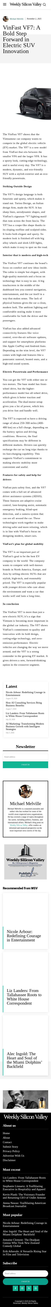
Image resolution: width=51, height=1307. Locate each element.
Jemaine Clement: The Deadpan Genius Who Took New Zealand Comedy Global (21, 1242)
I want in (25, 765)
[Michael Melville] (6, 19)
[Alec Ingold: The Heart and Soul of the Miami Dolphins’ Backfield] (25, 1032)
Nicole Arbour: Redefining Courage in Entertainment (25, 693)
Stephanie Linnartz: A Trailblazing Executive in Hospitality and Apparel (24, 1188)
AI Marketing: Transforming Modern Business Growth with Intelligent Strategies (25, 726)
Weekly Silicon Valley (30, 1303)
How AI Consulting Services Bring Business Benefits (24, 704)
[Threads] (35, 1288)
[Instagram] (22, 1288)
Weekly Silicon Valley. (19, 825)
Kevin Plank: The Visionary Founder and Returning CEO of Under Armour (24, 1196)
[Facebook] (15, 1288)
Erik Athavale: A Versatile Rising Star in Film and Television (24, 1253)
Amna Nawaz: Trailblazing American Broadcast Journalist (24, 1204)
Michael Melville (16, 19)
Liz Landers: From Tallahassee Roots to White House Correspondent (25, 714)
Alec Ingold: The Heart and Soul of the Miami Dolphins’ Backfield (24, 1060)
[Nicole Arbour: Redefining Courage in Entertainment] (25, 910)
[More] (38, 69)
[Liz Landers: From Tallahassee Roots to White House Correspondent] (25, 969)
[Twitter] (29, 1288)
